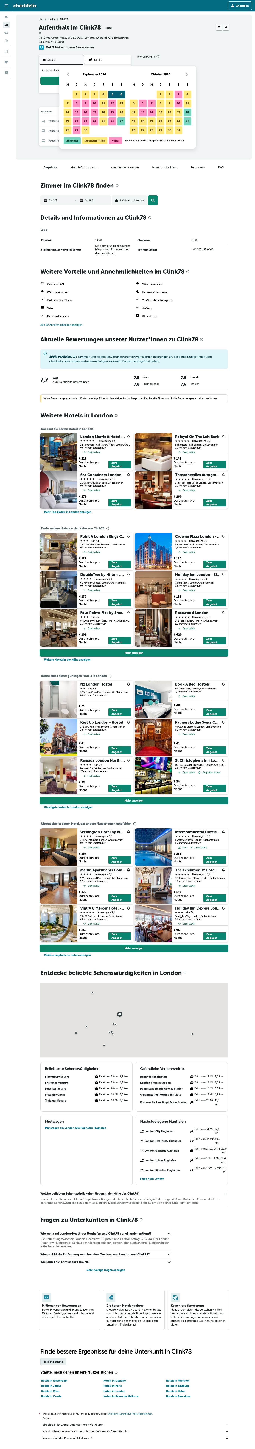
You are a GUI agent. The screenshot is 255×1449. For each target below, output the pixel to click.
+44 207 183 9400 (51, 42)
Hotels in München (177, 1380)
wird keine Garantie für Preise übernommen (130, 1414)
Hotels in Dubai (175, 1391)
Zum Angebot (116, 464)
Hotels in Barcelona (178, 1396)
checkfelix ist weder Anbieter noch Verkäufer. (73, 1424)
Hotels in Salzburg (177, 1385)
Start (41, 19)
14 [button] (67, 112)
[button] (6, 6)
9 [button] (85, 103)
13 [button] (121, 103)
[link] (67, 512)
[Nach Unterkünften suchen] (6, 25)
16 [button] (85, 112)
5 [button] (112, 94)
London (51, 19)
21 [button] (67, 121)
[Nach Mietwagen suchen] (6, 33)
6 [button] (121, 94)
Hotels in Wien (50, 1391)
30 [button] (85, 130)
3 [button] (94, 94)
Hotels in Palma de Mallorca (121, 1396)
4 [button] (103, 94)
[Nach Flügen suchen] (6, 17)
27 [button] (121, 121)
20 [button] (121, 112)
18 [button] (103, 112)
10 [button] (94, 103)
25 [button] (103, 121)
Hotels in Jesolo (51, 1385)
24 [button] (94, 121)
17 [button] (94, 112)
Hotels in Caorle (51, 1396)
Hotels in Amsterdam (54, 1380)
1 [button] (76, 94)
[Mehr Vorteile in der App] (6, 51)
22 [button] (76, 121)
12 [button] (112, 103)
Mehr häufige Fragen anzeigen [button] (105, 1270)
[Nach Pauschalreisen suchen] (6, 40)
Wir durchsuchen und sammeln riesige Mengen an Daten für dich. (86, 1431)
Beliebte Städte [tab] (53, 1361)
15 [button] (76, 112)
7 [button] (68, 103)
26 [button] (112, 121)
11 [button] (103, 103)
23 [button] (85, 121)
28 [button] (67, 130)
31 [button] (178, 130)
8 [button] (76, 103)
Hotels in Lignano (114, 1380)
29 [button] (76, 130)
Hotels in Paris (112, 1385)
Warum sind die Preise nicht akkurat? (67, 1438)
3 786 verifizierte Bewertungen (73, 47)
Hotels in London (114, 1391)
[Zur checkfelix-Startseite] (25, 5)
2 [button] (85, 94)
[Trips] (6, 62)
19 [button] (112, 112)
